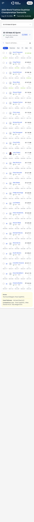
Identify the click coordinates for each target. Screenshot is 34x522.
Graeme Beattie (17, 283)
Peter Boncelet (17, 172)
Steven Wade (17, 223)
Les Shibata (16, 203)
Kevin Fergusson (18, 52)
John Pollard (16, 152)
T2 (30, 48)
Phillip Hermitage (18, 193)
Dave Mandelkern (18, 273)
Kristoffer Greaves (18, 263)
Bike (26, 48)
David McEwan (17, 72)
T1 (22, 48)
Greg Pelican (16, 62)
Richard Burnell (17, 122)
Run (18, 48)
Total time (12, 48)
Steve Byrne (16, 243)
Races (30, 3)
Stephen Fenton (18, 102)
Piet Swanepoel (17, 132)
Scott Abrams (17, 253)
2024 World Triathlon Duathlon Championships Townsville (16, 11)
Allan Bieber (16, 182)
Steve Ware (16, 82)
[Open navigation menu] (3, 3)
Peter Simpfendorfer (18, 213)
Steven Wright (17, 92)
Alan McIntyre (17, 162)
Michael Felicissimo (18, 233)
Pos (5, 48)
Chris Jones (16, 112)
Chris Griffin (16, 142)
